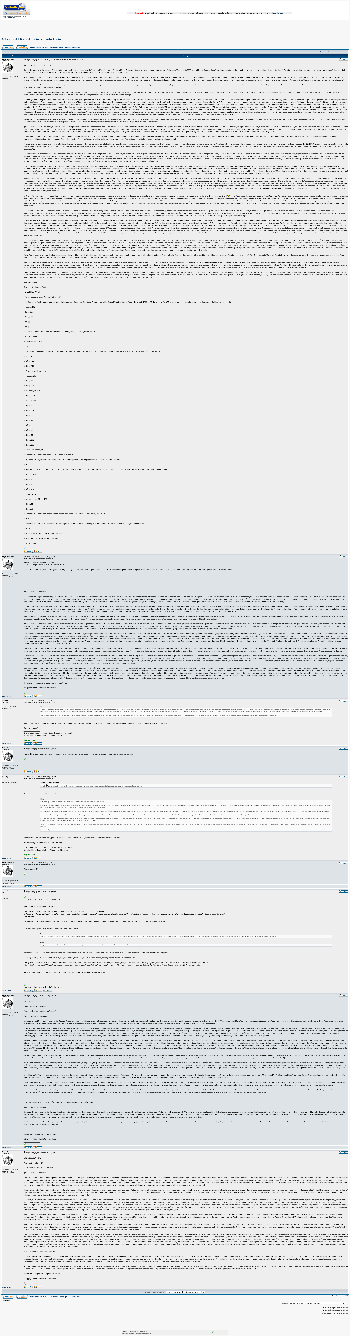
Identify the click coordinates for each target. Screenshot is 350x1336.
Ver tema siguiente (340, 52)
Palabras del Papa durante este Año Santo (31, 39)
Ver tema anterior (326, 52)
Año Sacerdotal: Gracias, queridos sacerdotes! (63, 47)
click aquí (280, 13)
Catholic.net (129, 1333)
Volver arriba (6, 552)
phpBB (130, 1331)
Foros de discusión (37, 47)
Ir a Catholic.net (9, 17)
